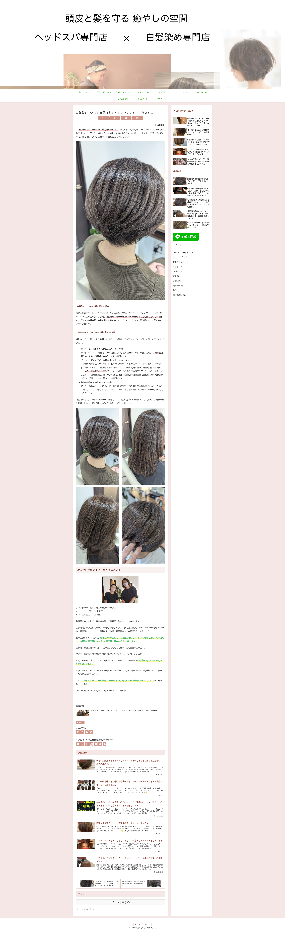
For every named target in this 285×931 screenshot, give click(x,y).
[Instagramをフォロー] (91, 744)
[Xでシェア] (103, 118)
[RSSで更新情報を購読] (104, 744)
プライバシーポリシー (142, 924)
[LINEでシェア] (126, 118)
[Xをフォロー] (82, 744)
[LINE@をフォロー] (96, 744)
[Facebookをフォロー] (87, 744)
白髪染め (81, 722)
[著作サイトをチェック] (78, 744)
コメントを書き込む (120, 902)
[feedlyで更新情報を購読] (100, 744)
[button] (137, 118)
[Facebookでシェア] (114, 118)
